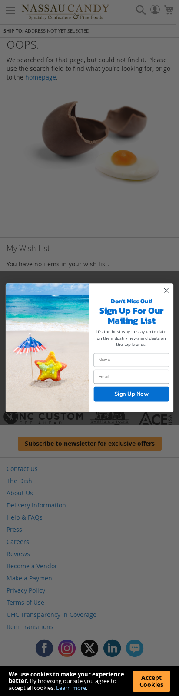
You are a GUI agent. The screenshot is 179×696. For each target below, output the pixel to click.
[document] (89, 681)
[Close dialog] (166, 291)
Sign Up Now (131, 394)
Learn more (71, 688)
